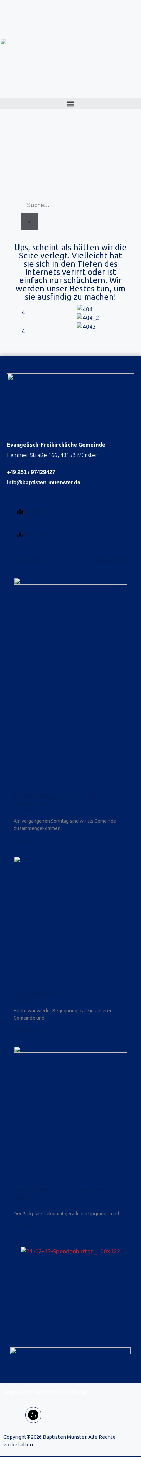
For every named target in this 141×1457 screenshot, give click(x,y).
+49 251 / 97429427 (31, 472)
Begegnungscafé (37, 993)
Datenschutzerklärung (60, 1392)
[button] (70, 103)
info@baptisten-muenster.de (43, 482)
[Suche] (29, 221)
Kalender (110, 559)
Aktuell (27, 559)
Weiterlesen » (28, 840)
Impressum (16, 1392)
